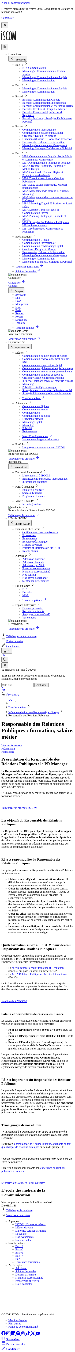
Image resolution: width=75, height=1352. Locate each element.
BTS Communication (34, 67)
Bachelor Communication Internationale (44, 102)
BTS (25, 588)
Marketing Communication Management (44, 145)
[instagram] (8, 1334)
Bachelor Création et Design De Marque (44, 109)
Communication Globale (35, 239)
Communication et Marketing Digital (42, 132)
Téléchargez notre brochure (21, 636)
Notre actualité (23, 1240)
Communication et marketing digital (42, 365)
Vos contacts (29, 617)
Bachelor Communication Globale (41, 99)
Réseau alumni (30, 550)
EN (3, 655)
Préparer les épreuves (27, 1280)
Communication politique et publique (42, 374)
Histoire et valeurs (32, 544)
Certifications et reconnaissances (40, 532)
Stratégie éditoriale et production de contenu (46, 393)
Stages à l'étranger (32, 492)
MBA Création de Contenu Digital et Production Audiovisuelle (42, 174)
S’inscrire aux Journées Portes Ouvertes (23, 1182)
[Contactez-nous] (3, 690)
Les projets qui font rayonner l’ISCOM (43, 447)
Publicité (27, 428)
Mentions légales (17, 1320)
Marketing (28, 384)
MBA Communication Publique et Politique (46, 162)
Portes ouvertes (14, 641)
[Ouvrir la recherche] (4, 659)
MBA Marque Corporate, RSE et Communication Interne (40, 211)
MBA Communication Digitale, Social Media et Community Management (47, 158)
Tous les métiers (17, 707)
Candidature (13, 646)
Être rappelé (13, 694)
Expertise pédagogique (34, 541)
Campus (12, 285)
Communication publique (36, 415)
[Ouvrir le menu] (4, 47)
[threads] (23, 1334)
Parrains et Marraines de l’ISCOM (41, 547)
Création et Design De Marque (39, 135)
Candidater (7, 17)
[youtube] (38, 1334)
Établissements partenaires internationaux (45, 478)
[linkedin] (13, 1334)
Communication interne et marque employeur (47, 371)
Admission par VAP (33, 565)
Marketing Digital (32, 422)
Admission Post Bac (33, 558)
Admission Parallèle (33, 562)
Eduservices (29, 535)
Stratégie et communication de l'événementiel (47, 390)
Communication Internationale (39, 129)
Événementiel (29, 431)
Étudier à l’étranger (32, 489)
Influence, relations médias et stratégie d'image (47, 380)
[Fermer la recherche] (4, 665)
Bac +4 (19, 1255)
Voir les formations (11, 745)
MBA (25, 595)
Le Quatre (21, 1233)
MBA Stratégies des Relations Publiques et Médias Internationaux (45, 224)
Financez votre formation (36, 568)
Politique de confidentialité (23, 1326)
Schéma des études (25, 1271)
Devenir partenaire (32, 608)
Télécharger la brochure (19, 1210)
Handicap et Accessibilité (36, 571)
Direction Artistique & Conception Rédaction (47, 139)
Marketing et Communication (38, 80)
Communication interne (35, 409)
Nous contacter (23, 1283)
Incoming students (32, 504)
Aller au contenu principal (15, 2)
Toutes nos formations (27, 1262)
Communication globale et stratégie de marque (47, 368)
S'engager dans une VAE (36, 614)
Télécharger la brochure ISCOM (19, 807)
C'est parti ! (41, 685)
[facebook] (3, 1334)
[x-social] (33, 1334)
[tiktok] (28, 1334)
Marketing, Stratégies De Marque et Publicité (47, 148)
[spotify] (18, 1334)
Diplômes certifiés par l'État (30, 1230)
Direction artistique (32, 418)
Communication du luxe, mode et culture (44, 355)
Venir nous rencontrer (18, 1215)
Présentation (8, 748)
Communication (31, 412)
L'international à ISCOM (36, 475)
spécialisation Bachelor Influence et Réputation (38, 967)
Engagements (29, 538)
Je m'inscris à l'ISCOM (14, 1001)
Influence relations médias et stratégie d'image (33, 712)
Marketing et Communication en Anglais (44, 77)
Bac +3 (19, 1252)
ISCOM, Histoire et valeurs (30, 1224)
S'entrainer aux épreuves (35, 580)
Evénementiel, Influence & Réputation (43, 142)
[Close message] (4, 25)
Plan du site (14, 1323)
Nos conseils (29, 574)
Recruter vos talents (33, 611)
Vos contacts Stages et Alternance (40, 439)
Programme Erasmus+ (34, 496)
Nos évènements (24, 1236)
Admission (21, 1268)
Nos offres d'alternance (35, 577)
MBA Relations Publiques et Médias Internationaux (40, 974)
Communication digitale (35, 406)
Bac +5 (19, 1258)
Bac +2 (19, 1249)
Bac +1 (19, 1246)
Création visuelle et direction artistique (43, 377)
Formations (7, 751)
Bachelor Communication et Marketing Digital (47, 105)
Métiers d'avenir (24, 1227)
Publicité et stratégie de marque (39, 387)
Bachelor (27, 592)
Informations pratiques (34, 481)
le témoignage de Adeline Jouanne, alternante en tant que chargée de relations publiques (36, 1145)
